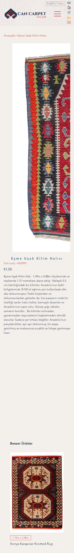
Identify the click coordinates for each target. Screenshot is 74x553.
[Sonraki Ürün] (69, 350)
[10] (69, 17)
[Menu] (58, 14)
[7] (69, 2)
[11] (69, 22)
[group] (37, 357)
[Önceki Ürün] (5, 350)
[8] (69, 7)
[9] (69, 12)
